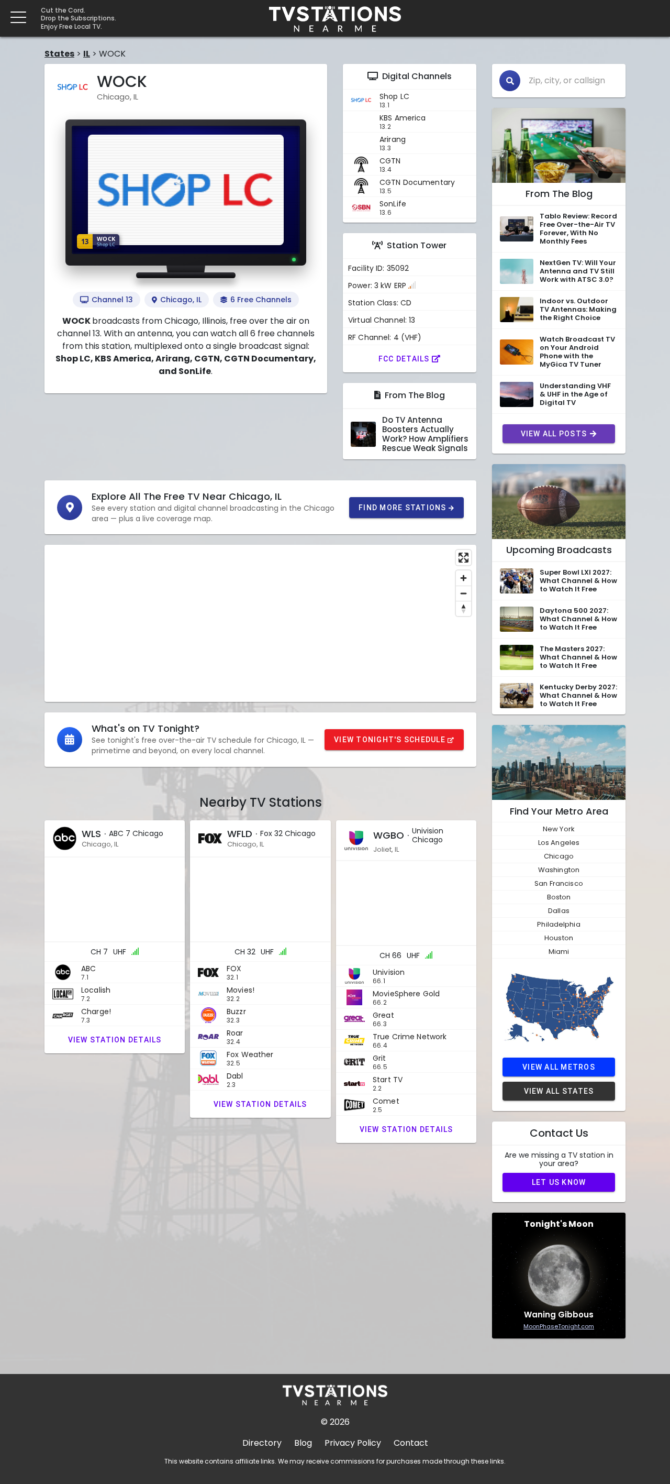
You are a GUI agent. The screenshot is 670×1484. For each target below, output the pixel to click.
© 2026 (335, 1422)
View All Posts (554, 434)
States (59, 54)
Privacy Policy (353, 1443)
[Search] (509, 80)
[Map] (260, 623)
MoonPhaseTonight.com (558, 1326)
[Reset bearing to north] (463, 608)
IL (86, 54)
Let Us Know (559, 1182)
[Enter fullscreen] (463, 557)
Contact (411, 1443)
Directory (262, 1443)
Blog (303, 1443)
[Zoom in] (463, 578)
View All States (559, 1091)
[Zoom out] (463, 593)
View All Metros (558, 1067)
